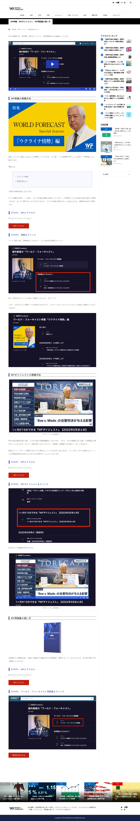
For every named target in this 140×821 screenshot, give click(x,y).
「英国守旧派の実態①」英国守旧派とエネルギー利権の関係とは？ (114, 41)
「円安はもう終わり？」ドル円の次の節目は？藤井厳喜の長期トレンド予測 (114, 72)
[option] (14, 792)
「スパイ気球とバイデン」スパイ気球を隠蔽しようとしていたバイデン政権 (114, 115)
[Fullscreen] (94, 89)
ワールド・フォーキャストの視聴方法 (84, 807)
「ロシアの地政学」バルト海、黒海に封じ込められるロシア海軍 (114, 64)
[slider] (50, 89)
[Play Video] (11, 89)
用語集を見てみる (18, 755)
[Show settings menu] (90, 89)
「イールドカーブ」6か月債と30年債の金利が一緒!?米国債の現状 (114, 107)
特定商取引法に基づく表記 (44, 807)
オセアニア (116, 15)
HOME (22, 15)
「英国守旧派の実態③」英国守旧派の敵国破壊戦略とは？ (114, 56)
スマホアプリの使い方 (63, 809)
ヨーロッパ (58, 15)
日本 (39, 15)
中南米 (105, 15)
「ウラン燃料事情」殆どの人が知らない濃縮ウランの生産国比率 (114, 98)
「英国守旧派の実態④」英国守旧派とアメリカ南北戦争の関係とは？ (114, 81)
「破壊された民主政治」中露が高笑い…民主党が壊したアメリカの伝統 (114, 90)
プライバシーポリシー (62, 807)
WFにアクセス (18, 226)
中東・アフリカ (73, 15)
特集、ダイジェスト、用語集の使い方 (42, 809)
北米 (31, 15)
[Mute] (86, 89)
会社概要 (31, 807)
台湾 (84, 15)
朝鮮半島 (94, 15)
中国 (48, 15)
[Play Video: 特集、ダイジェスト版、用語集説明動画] (52, 64)
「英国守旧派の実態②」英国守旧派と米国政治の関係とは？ (114, 49)
